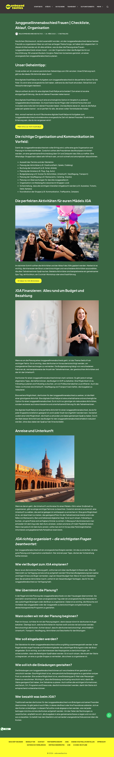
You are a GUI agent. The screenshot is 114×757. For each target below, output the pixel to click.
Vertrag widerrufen (56, 745)
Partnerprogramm (54, 742)
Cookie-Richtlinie (80, 745)
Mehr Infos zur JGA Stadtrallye (29, 127)
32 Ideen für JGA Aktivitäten (28, 281)
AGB (68, 745)
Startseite (38, 7)
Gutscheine (60, 7)
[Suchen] (107, 7)
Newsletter (30, 742)
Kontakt (41, 742)
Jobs (67, 742)
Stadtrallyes (63, 34)
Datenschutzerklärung (36, 745)
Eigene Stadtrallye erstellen (83, 742)
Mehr (99, 7)
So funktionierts (87, 7)
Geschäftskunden (16, 742)
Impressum (101, 742)
